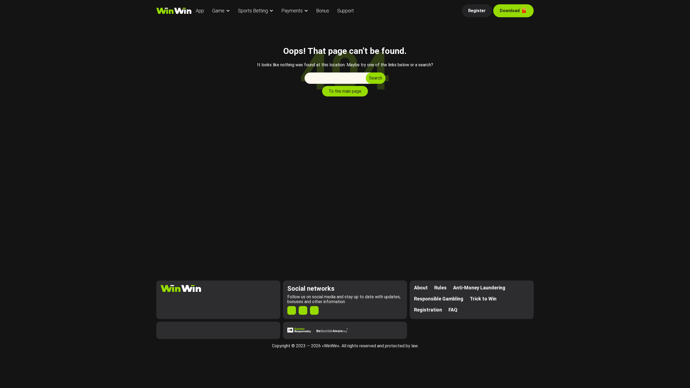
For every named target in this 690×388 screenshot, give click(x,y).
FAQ (452, 310)
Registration (428, 310)
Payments (292, 10)
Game (218, 10)
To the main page (345, 91)
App (200, 10)
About (421, 287)
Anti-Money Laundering (479, 287)
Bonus (322, 10)
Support (345, 10)
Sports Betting (253, 10)
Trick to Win (483, 299)
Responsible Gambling (438, 299)
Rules (440, 287)
